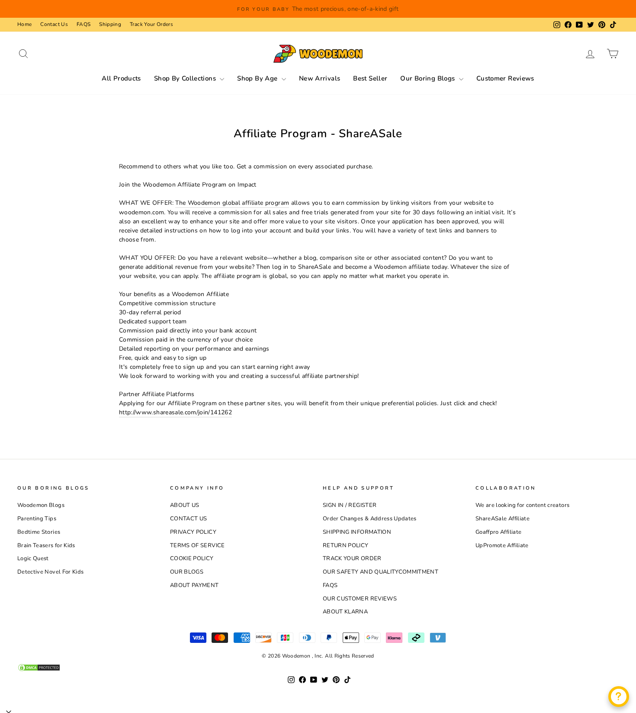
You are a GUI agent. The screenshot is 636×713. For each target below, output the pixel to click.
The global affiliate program (232, 203)
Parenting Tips (36, 519)
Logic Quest (33, 558)
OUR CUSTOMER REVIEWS (360, 599)
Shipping (110, 24)
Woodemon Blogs (40, 505)
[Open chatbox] (618, 696)
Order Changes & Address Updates (370, 519)
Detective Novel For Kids (50, 572)
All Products (121, 78)
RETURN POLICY (346, 545)
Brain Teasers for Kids (46, 545)
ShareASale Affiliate (502, 519)
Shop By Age (258, 78)
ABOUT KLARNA (345, 612)
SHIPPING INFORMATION (357, 532)
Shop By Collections (186, 78)
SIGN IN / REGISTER (349, 505)
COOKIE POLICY (192, 558)
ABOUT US (184, 505)
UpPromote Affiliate (502, 545)
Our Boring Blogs (428, 78)
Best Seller (370, 78)
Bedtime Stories (38, 532)
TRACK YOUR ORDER (352, 558)
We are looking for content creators (522, 505)
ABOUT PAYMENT (194, 585)
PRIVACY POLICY (193, 532)
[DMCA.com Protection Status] (318, 667)
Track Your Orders (151, 24)
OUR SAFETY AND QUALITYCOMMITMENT (380, 572)
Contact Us (54, 24)
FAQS (83, 24)
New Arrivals (319, 78)
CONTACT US (188, 519)
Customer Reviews (505, 78)
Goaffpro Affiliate (498, 532)
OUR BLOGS (186, 572)
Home (24, 24)
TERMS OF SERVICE (197, 545)
